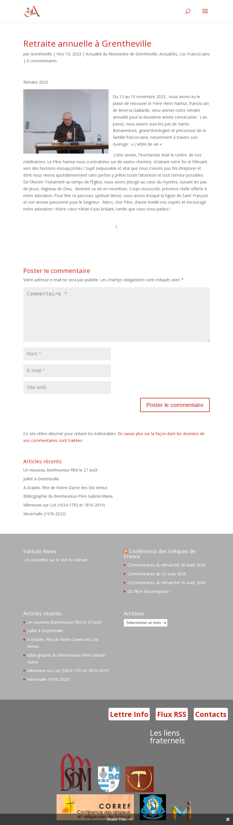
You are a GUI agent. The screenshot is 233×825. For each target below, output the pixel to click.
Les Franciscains (195, 54)
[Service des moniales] (75, 790)
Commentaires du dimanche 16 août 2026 (166, 582)
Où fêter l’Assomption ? (149, 591)
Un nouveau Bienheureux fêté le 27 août (60, 470)
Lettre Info (129, 714)
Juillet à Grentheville (41, 478)
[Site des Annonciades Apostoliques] (108, 790)
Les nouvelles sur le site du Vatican (55, 560)
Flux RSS (171, 714)
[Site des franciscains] (139, 790)
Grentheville (41, 54)
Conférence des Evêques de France (159, 554)
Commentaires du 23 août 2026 (157, 573)
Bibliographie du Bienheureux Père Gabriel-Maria (68, 496)
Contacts (210, 714)
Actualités (168, 54)
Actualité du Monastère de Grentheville (121, 54)
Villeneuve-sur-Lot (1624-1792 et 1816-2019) (64, 505)
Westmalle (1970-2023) (44, 513)
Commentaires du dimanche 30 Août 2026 (166, 565)
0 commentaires (42, 60)
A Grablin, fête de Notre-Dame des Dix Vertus (65, 487)
